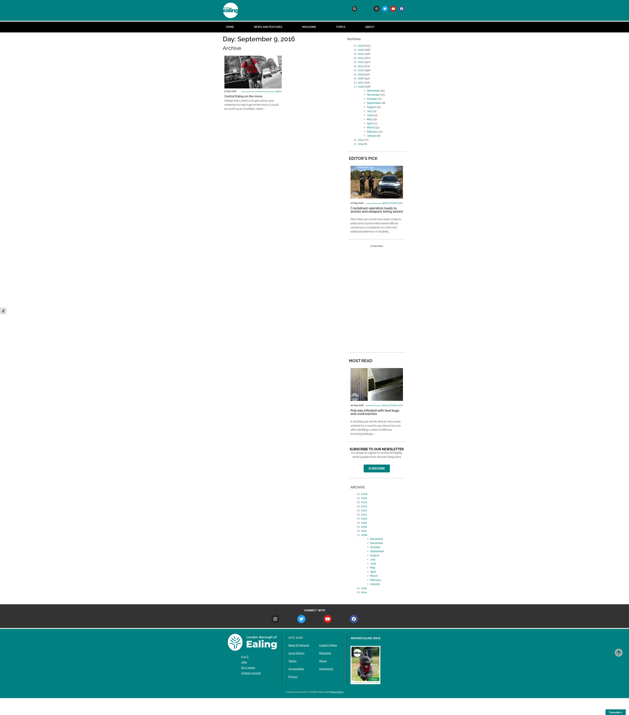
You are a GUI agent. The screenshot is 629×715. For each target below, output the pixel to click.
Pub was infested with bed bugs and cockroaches (375, 412)
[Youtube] (393, 9)
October (372, 98)
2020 (361, 70)
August (371, 107)
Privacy (293, 676)
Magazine (309, 27)
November (373, 94)
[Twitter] (385, 9)
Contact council (251, 673)
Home (230, 27)
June (370, 115)
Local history (296, 653)
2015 (360, 139)
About (369, 27)
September (374, 103)
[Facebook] (402, 9)
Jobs (244, 662)
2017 (360, 82)
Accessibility (296, 668)
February (372, 131)
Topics (340, 27)
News (279, 91)
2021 (360, 66)
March (371, 127)
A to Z (244, 656)
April (370, 123)
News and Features (268, 27)
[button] (354, 8)
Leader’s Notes (328, 645)
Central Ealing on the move (243, 96)
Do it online (248, 667)
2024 (361, 53)
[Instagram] (377, 9)
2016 (361, 86)
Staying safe (396, 203)
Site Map (295, 637)
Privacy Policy (336, 692)
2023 (361, 57)
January (372, 135)
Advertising (326, 668)
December (373, 90)
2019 (360, 74)
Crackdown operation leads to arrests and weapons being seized (377, 209)
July (369, 111)
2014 (360, 143)
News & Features (298, 645)
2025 (361, 49)
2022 (361, 62)
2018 (361, 78)
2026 (361, 45)
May (369, 119)
